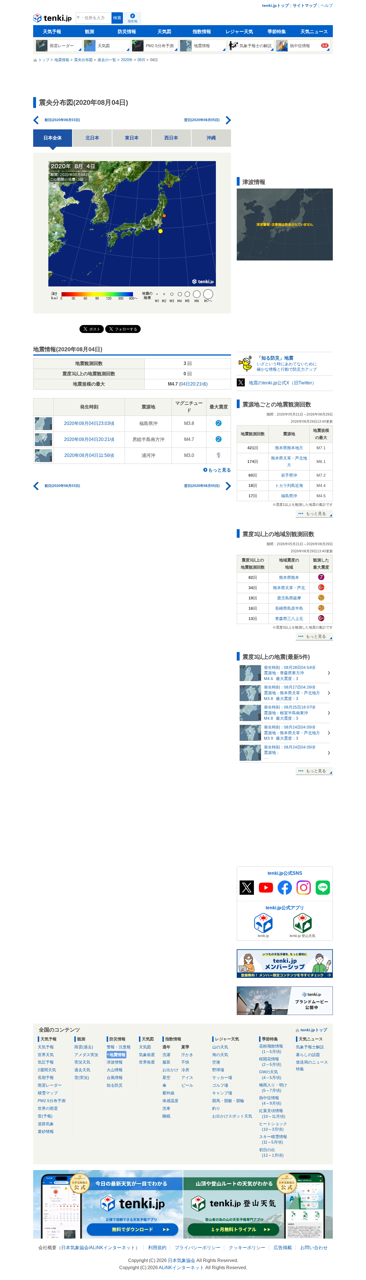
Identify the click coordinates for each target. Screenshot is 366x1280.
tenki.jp (53, 19)
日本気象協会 (75, 1247)
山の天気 (220, 1047)
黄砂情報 (46, 1131)
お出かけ (170, 1070)
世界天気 (46, 1054)
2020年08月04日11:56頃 (89, 455)
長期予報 (46, 1077)
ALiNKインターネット (112, 1247)
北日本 (92, 137)
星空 (166, 1077)
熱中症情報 (270, 1101)
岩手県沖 (289, 475)
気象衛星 (147, 1054)
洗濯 (166, 1054)
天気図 (164, 31)
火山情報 (115, 1070)
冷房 (185, 1070)
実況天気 (82, 1062)
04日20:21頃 (193, 384)
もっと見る (219, 470)
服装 (166, 1062)
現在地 (132, 21)
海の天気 (220, 1054)
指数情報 (202, 31)
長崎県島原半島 (289, 608)
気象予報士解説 (310, 1047)
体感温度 (170, 1100)
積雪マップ (48, 1093)
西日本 (171, 137)
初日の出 (271, 1152)
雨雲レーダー (50, 1085)
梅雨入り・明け (273, 1088)
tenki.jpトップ (275, 5)
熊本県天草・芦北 (289, 587)
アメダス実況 (86, 1054)
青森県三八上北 (289, 618)
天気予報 (52, 31)
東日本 (132, 137)
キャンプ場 (222, 1093)
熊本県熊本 (289, 577)
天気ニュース (314, 31)
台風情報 (115, 1077)
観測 (89, 31)
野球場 (218, 1070)
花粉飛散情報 (271, 1049)
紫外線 (168, 1093)
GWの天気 (270, 1075)
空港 (216, 1062)
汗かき (187, 1054)
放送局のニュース (312, 1062)
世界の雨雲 (48, 1108)
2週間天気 (47, 1070)
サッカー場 (222, 1077)
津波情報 (115, 1062)
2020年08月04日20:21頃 (89, 439)
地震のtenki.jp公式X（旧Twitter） (283, 382)
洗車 (166, 1108)
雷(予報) (45, 1116)
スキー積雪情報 (273, 1139)
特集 (300, 1069)
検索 (117, 18)
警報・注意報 (119, 1047)
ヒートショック (273, 1126)
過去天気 (82, 1070)
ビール (187, 1085)
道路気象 (46, 1123)
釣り (216, 1108)
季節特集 (277, 31)
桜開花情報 (270, 1062)
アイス (187, 1077)
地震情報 (118, 1054)
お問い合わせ (314, 1247)
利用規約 (157, 1247)
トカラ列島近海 (289, 485)
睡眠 (166, 1116)
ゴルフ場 (220, 1085)
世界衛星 (147, 1062)
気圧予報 (46, 1062)
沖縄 (211, 137)
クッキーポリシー (247, 1247)
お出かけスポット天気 (232, 1116)
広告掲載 (283, 1247)
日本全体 (52, 137)
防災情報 (127, 31)
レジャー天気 (239, 31)
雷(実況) (81, 1077)
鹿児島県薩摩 (289, 598)
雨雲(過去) (83, 1047)
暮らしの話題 (308, 1054)
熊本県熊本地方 (289, 448)
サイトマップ (305, 5)
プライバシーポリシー (197, 1247)
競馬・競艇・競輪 (228, 1100)
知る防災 (115, 1085)
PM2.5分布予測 (51, 1100)
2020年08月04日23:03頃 (89, 423)
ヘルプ (327, 5)
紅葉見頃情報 (272, 1113)
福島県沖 (289, 495)
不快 (185, 1062)
